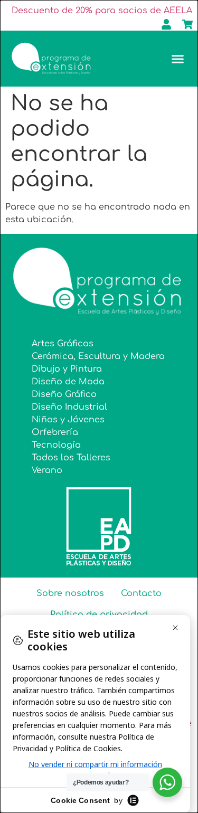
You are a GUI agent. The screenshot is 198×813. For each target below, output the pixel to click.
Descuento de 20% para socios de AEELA (102, 10)
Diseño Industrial (69, 407)
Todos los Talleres (71, 457)
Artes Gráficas (62, 343)
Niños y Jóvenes (68, 419)
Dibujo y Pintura (67, 369)
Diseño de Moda (68, 381)
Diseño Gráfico (64, 394)
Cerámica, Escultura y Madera (98, 356)
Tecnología (56, 445)
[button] (178, 59)
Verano (47, 470)
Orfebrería (55, 432)
